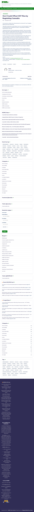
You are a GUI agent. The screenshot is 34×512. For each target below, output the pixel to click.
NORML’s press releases (6, 107)
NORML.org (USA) (5, 261)
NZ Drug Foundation (5, 263)
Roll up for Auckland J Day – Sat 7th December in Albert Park (13, 126)
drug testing (4, 147)
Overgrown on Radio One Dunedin (8, 265)
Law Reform (4, 179)
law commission (10, 64)
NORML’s (16, 129)
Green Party (25, 147)
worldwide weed (14, 157)
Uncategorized (4, 190)
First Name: (4, 218)
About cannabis (5, 163)
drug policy (25, 363)
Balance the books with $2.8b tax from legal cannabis (12, 131)
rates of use (20, 371)
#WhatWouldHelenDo (5, 144)
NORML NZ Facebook (5, 257)
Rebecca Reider (25, 371)
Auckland (21, 144)
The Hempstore (7, 489)
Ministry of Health (20, 368)
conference (13, 363)
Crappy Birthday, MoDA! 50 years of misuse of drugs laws (12, 117)
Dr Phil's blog (4, 171)
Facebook (8, 486)
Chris (9, 68)
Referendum (4, 155)
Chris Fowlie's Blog (5, 169)
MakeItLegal (8, 368)
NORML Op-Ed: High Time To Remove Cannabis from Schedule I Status (14, 295)
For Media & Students (5, 177)
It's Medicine (4, 247)
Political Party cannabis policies (7, 371)
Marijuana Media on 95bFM (6, 253)
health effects (8, 149)
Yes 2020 (3, 271)
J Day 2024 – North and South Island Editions (10, 137)
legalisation (4, 368)
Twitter (6, 487)
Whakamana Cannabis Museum (7, 269)
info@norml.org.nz (7, 484)
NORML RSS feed (6, 382)
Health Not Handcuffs (5, 245)
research (14, 64)
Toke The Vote (5, 157)
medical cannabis (14, 368)
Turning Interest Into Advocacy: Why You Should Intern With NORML (13, 287)
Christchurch (9, 363)
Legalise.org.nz (4, 249)
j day (12, 149)
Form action (4, 212)
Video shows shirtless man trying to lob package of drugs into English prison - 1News (16, 305)
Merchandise (4, 183)
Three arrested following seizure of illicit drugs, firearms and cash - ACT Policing (15, 302)
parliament (12, 152)
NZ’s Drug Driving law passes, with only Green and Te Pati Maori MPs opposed (16, 124)
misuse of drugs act (26, 368)
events (22, 147)
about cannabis (7, 452)
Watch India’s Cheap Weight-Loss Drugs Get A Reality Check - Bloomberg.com (15, 308)
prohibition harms (15, 371)
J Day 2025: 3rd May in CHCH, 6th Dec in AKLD (10, 121)
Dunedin (14, 147)
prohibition (7, 462)
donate (5, 492)
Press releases (5, 13)
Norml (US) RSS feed (8, 282)
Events (3, 100)
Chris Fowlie (4, 363)
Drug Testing (4, 98)
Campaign (4, 167)
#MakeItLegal (4, 238)
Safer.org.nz (4, 267)
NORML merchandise (5, 105)
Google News (6, 300)
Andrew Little (11, 144)
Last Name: (4, 222)
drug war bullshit (9, 147)
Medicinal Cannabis (5, 102)
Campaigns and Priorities (6, 94)
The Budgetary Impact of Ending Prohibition (23, 59)
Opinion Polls (7, 152)
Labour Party (16, 149)
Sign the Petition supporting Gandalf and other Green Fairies (13, 119)
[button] (10, 72)
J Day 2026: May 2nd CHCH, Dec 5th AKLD (9, 114)
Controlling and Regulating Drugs (15, 58)
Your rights (4, 192)
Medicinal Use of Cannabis (6, 181)
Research (3, 350)
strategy (12, 155)
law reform (26, 149)
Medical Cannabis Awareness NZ (7, 255)
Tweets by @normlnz (5, 206)
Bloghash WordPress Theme (27, 510)
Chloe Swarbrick (26, 144)
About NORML (4, 165)
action (4, 455)
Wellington (9, 157)
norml (3, 152)
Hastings (4, 149)
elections (18, 147)
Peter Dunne (16, 152)
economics (4, 64)
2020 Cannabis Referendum (7, 92)
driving (21, 363)
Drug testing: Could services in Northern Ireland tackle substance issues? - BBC (15, 311)
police (20, 152)
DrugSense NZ (4, 243)
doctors (18, 363)
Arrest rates (16, 144)
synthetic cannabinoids (23, 155)
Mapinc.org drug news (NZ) (6, 251)
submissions (16, 155)
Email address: (5, 214)
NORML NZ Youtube (5, 259)
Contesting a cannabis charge (7, 96)
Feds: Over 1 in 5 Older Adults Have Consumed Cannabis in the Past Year (14, 289)
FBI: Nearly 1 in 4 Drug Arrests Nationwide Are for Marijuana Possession (14, 284)
